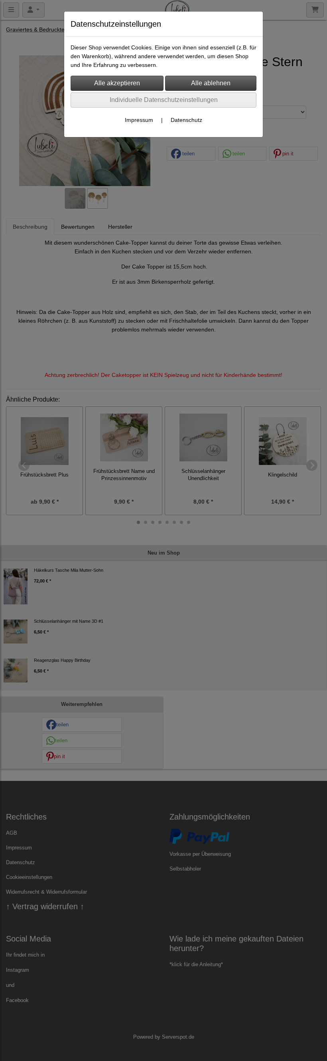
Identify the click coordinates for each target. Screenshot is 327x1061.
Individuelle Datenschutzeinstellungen (164, 99)
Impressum (139, 120)
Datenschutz (186, 120)
